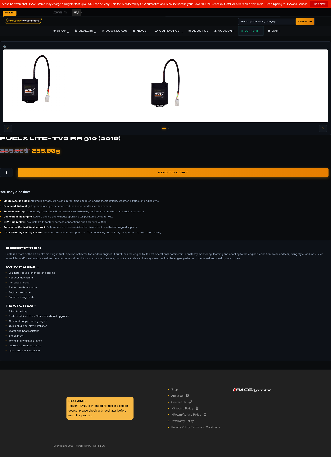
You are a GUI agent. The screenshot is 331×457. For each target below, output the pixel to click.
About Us (200, 30)
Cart (276, 30)
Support (252, 31)
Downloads (116, 30)
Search (304, 21)
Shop (61, 30)
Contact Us (169, 30)
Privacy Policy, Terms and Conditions (195, 427)
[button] (165, 47)
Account (226, 30)
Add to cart (173, 172)
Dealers (86, 30)
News (142, 30)
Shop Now (318, 4)
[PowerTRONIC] (23, 23)
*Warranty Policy (182, 421)
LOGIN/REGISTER (60, 12)
